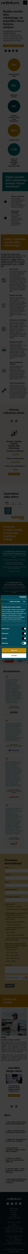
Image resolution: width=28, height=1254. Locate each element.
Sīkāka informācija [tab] (15, 601)
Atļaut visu (14, 650)
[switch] (24, 633)
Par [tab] (24, 601)
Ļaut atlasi (14, 655)
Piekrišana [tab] (5, 601)
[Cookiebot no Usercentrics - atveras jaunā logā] (19, 597)
